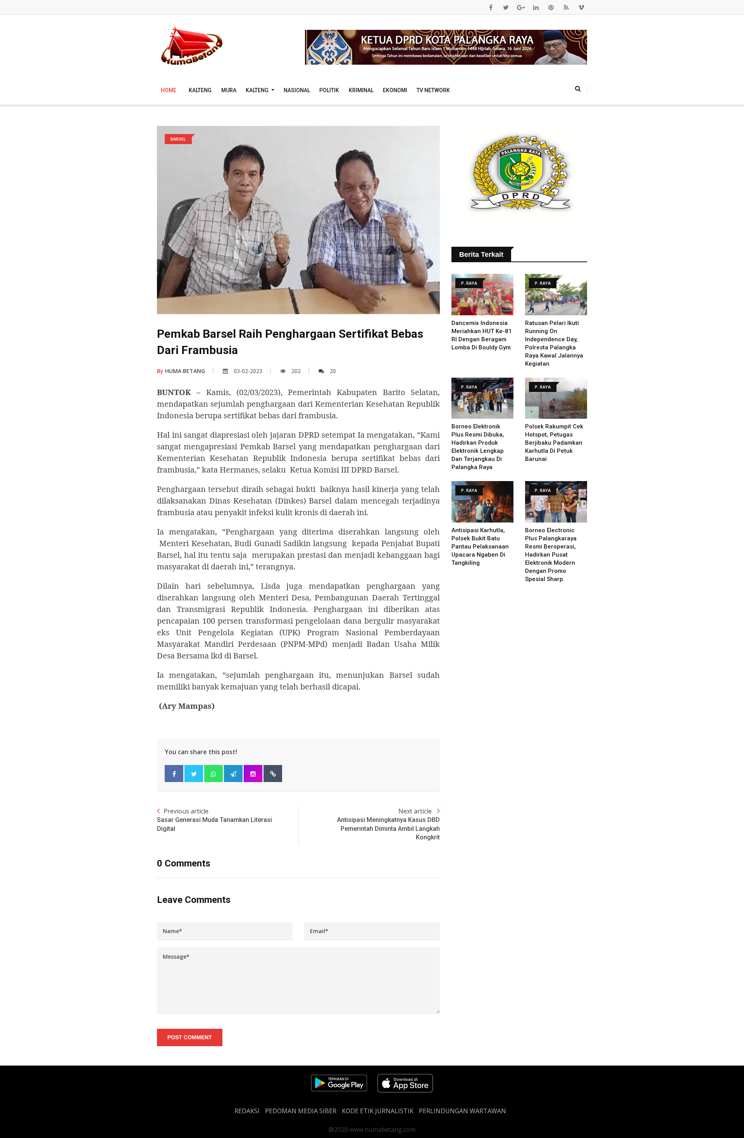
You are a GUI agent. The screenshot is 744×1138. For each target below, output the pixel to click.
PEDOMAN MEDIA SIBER (300, 1111)
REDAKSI (247, 1111)
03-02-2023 (248, 371)
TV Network (433, 90)
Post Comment (189, 1037)
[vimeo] (581, 7)
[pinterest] (551, 7)
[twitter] (506, 7)
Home (168, 90)
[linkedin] (536, 7)
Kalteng (200, 90)
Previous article (214, 819)
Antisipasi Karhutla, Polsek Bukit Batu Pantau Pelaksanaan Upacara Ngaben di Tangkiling (480, 546)
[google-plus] (521, 7)
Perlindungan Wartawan (462, 1111)
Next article (388, 824)
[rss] (566, 7)
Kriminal (361, 90)
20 (333, 371)
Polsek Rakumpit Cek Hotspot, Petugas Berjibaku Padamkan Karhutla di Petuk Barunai (554, 442)
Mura (228, 90)
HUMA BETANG (181, 371)
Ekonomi (395, 90)
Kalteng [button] (258, 90)
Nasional (297, 90)
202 (296, 371)
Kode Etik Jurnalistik (377, 1111)
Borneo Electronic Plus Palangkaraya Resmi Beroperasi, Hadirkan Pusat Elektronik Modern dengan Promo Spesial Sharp (551, 555)
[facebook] (490, 7)
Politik (329, 90)
